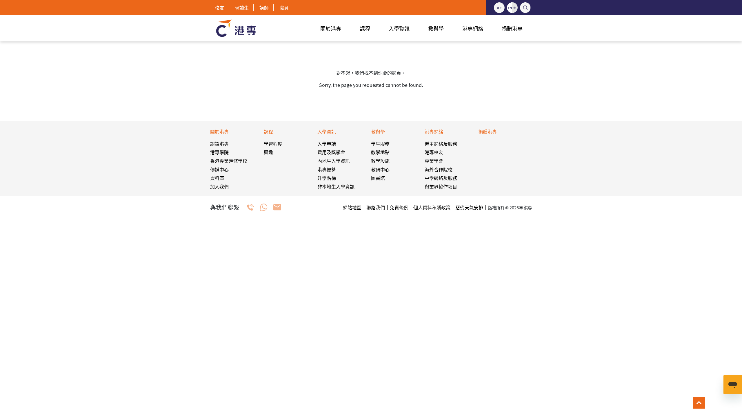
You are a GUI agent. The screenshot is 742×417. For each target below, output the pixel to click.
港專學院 (219, 152)
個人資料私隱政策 (431, 207)
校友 (219, 7)
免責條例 (399, 207)
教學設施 (380, 160)
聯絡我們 (375, 207)
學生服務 (380, 143)
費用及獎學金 (331, 152)
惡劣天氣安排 (469, 207)
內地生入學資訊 (333, 160)
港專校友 (434, 152)
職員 (284, 7)
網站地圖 (352, 207)
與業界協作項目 (441, 186)
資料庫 (217, 177)
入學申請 (326, 143)
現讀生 (242, 7)
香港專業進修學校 (228, 160)
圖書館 (378, 177)
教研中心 (380, 169)
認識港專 (219, 143)
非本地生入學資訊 (335, 186)
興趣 (268, 152)
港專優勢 (326, 169)
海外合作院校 (438, 169)
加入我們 (219, 186)
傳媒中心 (219, 169)
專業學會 (434, 160)
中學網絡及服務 (441, 177)
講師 (264, 7)
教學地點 (380, 152)
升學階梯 (326, 177)
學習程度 (273, 143)
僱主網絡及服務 (441, 143)
